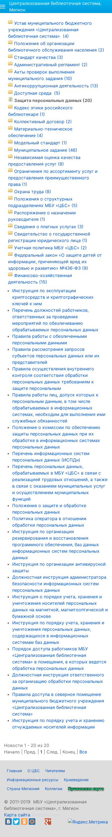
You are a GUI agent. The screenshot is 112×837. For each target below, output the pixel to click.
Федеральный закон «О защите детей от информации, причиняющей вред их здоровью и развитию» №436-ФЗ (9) (55, 261)
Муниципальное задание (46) (45, 150)
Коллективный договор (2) (43, 121)
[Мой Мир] (32, 821)
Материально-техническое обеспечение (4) (40, 132)
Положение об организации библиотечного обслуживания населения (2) (56, 47)
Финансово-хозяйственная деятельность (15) (40, 279)
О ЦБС (33, 770)
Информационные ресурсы (32, 779)
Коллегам (54, 788)
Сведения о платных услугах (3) (48, 226)
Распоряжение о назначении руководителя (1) (42, 216)
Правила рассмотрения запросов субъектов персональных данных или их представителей (55, 355)
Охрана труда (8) (32, 191)
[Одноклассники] (24, 821)
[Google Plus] (48, 821)
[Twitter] (16, 821)
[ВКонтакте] (8, 821)
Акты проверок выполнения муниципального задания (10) (41, 75)
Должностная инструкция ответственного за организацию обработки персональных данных (58, 681)
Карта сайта (17, 814)
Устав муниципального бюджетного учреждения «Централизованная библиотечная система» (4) (50, 29)
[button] (2, 6)
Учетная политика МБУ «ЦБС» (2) (50, 247)
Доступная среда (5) (37, 93)
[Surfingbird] (10, 828)
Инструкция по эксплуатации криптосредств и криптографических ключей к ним (53, 297)
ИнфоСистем (46, 814)
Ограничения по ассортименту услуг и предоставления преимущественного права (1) (53, 177)
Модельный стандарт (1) (40, 142)
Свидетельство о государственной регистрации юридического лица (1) (49, 237)
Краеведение (76, 779)
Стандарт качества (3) (38, 57)
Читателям (55, 770)
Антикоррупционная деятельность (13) (56, 85)
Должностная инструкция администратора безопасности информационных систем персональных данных (59, 583)
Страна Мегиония (23, 788)
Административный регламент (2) (51, 64)
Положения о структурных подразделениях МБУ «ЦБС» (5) (42, 202)
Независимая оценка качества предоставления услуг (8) (44, 161)
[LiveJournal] (40, 821)
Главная (14, 770)
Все (83, 752)
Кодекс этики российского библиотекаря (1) (40, 111)
